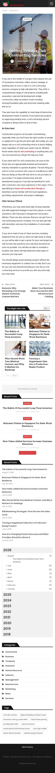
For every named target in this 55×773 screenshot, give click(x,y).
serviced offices (28, 724)
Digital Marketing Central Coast (33, 715)
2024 (7, 600)
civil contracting (27, 151)
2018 (7, 634)
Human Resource (13, 670)
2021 (6, 617)
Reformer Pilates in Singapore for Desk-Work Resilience (27, 424)
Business (27, 19)
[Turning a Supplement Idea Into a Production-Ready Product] (39, 348)
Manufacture (11, 684)
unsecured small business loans (16, 728)
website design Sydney (33, 733)
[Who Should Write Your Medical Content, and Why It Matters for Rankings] (15, 348)
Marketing (10, 689)
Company (10, 661)
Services (27, 436)
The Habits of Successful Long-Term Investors (27, 408)
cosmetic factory (10, 715)
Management (12, 679)
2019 (7, 628)
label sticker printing (39, 719)
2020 (7, 623)
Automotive (11, 652)
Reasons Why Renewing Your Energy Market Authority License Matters (13, 292)
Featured (9, 665)
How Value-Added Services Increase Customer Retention (27, 442)
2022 (7, 611)
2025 (7, 594)
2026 (7, 550)
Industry (9, 675)
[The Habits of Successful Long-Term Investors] (15, 321)
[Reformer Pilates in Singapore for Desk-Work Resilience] (39, 321)
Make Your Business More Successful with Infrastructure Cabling (41, 292)
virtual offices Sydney (12, 733)
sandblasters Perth (10, 724)
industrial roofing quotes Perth (15, 719)
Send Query (27, 747)
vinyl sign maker (39, 728)
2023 (7, 606)
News (8, 693)
